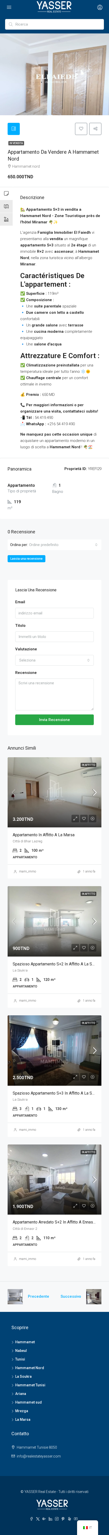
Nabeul (21, 1351)
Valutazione (26, 649)
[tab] (14, 129)
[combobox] (63, 544)
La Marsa (22, 1419)
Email (20, 602)
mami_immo (27, 871)
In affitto (88, 765)
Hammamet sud (28, 1402)
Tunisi (20, 1359)
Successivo (71, 1296)
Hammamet (25, 1342)
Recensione (26, 672)
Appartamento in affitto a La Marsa (44, 834)
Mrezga (21, 1411)
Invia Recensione (54, 719)
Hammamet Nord (29, 1368)
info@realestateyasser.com (39, 1456)
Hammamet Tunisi (30, 1385)
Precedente (38, 1296)
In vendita (16, 143)
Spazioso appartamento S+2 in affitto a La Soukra (57, 964)
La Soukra (23, 1376)
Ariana (20, 1394)
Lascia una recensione (26, 558)
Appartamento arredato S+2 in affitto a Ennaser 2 (56, 1222)
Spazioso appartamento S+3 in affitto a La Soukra (57, 1093)
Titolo (20, 625)
